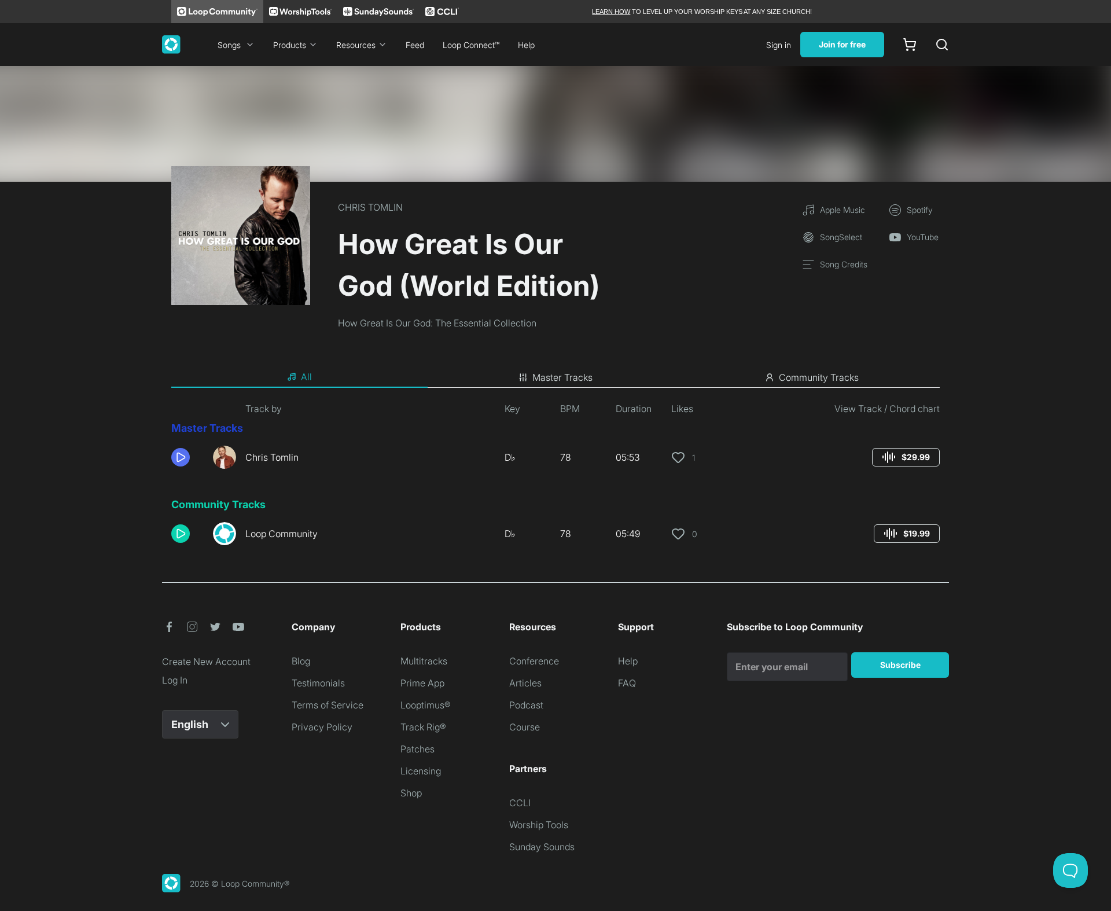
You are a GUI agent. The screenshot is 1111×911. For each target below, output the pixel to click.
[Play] (180, 457)
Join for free (842, 44)
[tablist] (555, 377)
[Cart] (910, 45)
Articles (525, 683)
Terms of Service (327, 705)
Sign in (778, 45)
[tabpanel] (555, 478)
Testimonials (318, 683)
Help (526, 45)
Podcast (526, 705)
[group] (906, 457)
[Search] (942, 45)
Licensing (420, 771)
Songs (229, 45)
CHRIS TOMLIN (370, 207)
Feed (415, 45)
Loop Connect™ (471, 45)
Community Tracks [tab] (819, 377)
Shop (411, 793)
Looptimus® (425, 705)
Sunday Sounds (542, 847)
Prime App (422, 683)
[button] (187, 457)
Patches (417, 749)
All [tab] (306, 377)
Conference (534, 661)
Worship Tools (538, 825)
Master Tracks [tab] (562, 377)
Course (524, 727)
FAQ (627, 683)
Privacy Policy (322, 727)
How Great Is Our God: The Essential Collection (437, 323)
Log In (174, 680)
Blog (301, 661)
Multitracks (423, 661)
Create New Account (206, 661)
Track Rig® (423, 727)
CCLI (520, 803)
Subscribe (900, 665)
